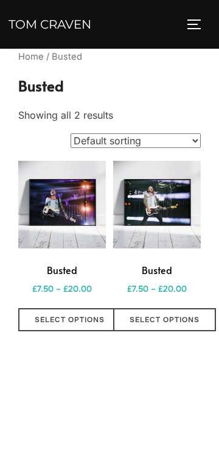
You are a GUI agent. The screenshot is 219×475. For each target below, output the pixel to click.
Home (31, 56)
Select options (70, 320)
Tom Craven (50, 24)
